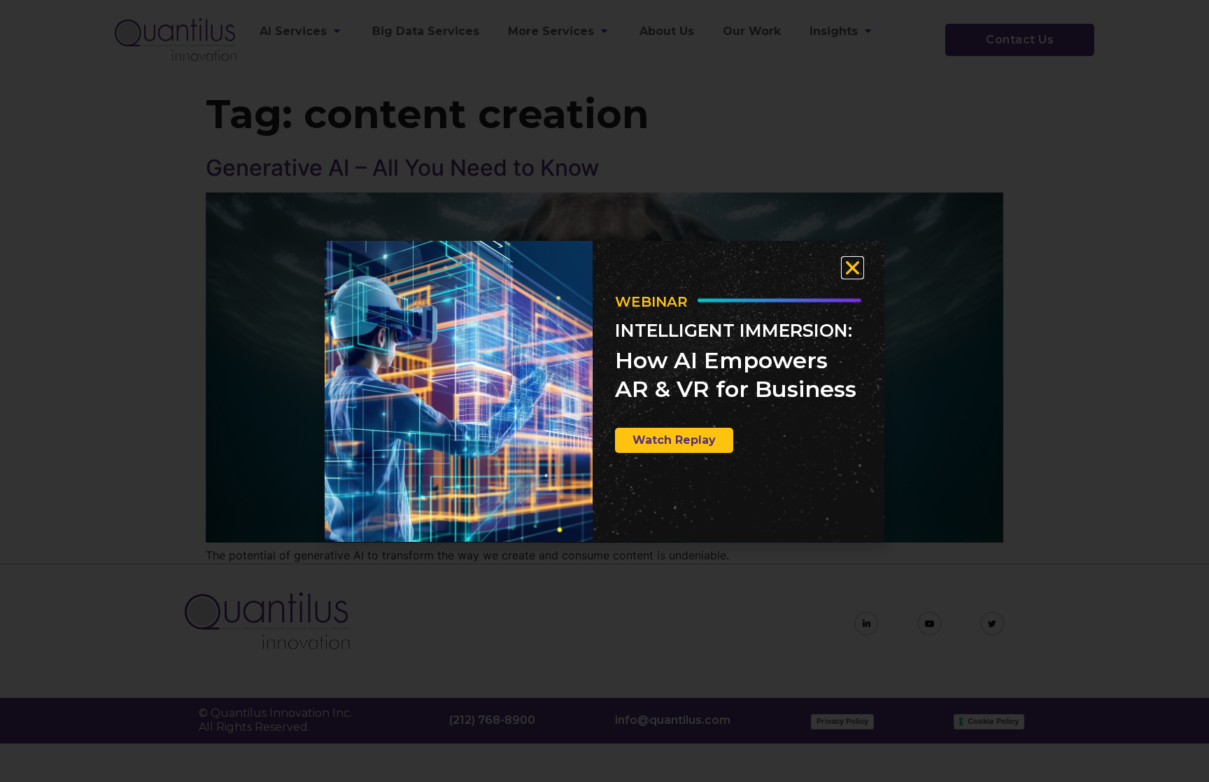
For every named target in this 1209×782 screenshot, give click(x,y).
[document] (604, 391)
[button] (852, 267)
